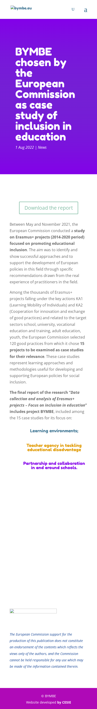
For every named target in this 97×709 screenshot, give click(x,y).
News (42, 147)
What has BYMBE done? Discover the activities (48, 553)
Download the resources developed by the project (48, 517)
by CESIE (64, 702)
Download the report (48, 207)
